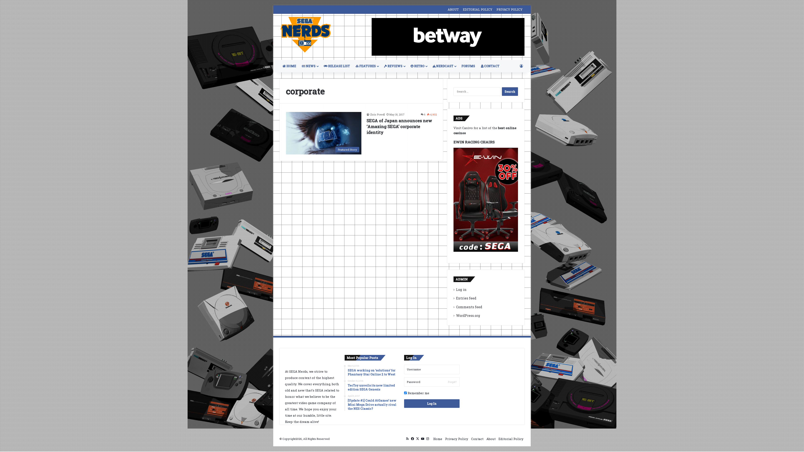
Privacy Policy (456, 439)
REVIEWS (394, 66)
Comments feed (469, 307)
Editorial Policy (511, 439)
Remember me (418, 393)
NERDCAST (444, 66)
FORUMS (468, 66)
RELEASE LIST (338, 66)
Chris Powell (377, 114)
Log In (432, 404)
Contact (477, 439)
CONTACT (491, 66)
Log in (461, 289)
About (491, 439)
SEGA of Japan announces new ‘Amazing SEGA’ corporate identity (399, 126)
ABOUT (453, 9)
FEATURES (367, 66)
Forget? (452, 382)
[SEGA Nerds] (306, 35)
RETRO (419, 66)
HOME (291, 66)
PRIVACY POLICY (509, 9)
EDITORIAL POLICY (477, 9)
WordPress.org (468, 315)
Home (437, 439)
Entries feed (466, 298)
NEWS (310, 66)
